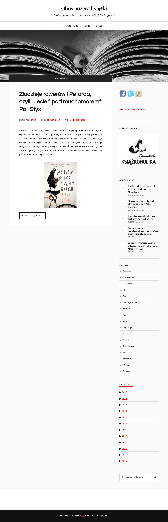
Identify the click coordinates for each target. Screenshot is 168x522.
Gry (124, 296)
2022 (124, 417)
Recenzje (80, 120)
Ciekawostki (128, 277)
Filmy (125, 290)
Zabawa (126, 371)
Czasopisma (128, 283)
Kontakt (99, 25)
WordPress (75, 516)
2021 (124, 423)
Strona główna (71, 25)
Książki (71, 120)
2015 (124, 461)
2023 (124, 411)
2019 (124, 436)
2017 (124, 448)
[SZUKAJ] (155, 477)
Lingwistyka (128, 327)
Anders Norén (101, 516)
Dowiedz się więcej (32, 216)
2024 (124, 404)
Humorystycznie (130, 302)
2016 (124, 454)
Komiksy (126, 308)
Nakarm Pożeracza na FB (132, 109)
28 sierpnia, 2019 (51, 120)
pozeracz (31, 120)
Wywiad (126, 365)
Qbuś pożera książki (84, 8)
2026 (124, 392)
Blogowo (127, 271)
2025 (124, 398)
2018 (124, 442)
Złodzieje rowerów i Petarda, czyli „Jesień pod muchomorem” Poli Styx (60, 101)
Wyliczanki (127, 358)
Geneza (87, 25)
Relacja (126, 340)
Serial (125, 352)
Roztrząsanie (128, 346)
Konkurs (126, 315)
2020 (124, 429)
